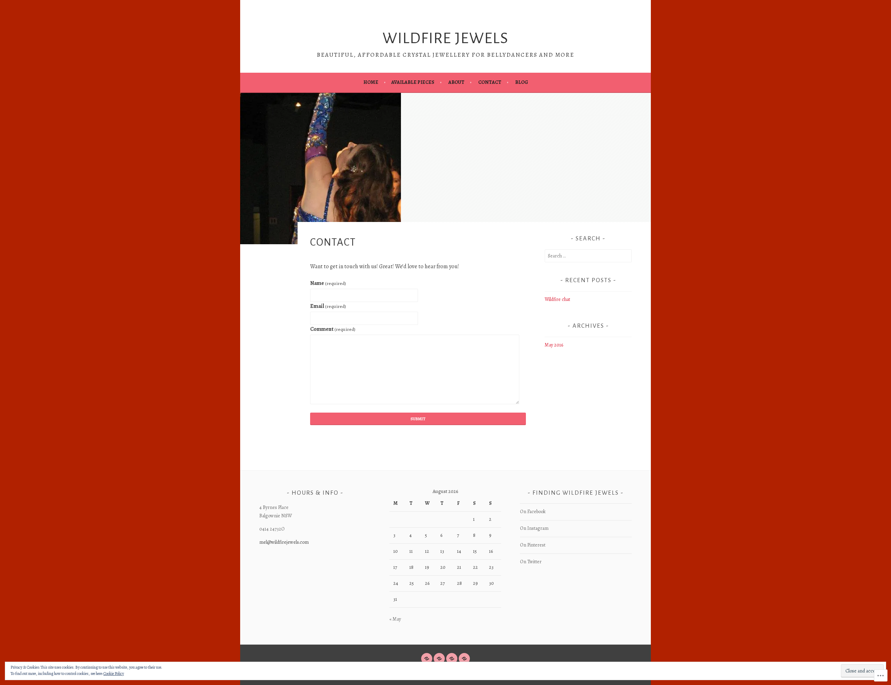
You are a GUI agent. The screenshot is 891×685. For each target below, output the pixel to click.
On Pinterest (532, 545)
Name (328, 283)
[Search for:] (588, 256)
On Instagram (534, 528)
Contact (489, 82)
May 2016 (554, 345)
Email (328, 306)
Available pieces (412, 82)
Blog (521, 82)
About (456, 82)
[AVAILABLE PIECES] (464, 658)
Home (370, 82)
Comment (332, 329)
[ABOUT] (439, 658)
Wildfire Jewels (445, 38)
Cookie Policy (113, 673)
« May (395, 619)
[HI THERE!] (426, 658)
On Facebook (533, 511)
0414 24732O (272, 529)
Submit (418, 419)
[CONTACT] (451, 658)
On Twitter (531, 561)
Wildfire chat (557, 299)
